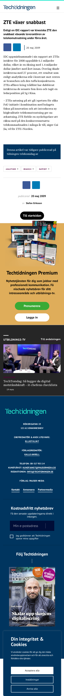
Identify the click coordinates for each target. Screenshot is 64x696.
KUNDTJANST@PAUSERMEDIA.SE (39, 467)
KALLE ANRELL (32, 454)
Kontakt (15, 489)
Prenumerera (32, 306)
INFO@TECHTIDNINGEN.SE (40, 471)
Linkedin (37, 561)
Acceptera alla (32, 670)
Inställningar (32, 679)
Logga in (32, 317)
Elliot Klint (32, 441)
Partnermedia (45, 489)
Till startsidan (32, 215)
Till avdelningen (51, 339)
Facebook (27, 561)
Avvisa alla (32, 688)
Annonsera (28, 489)
